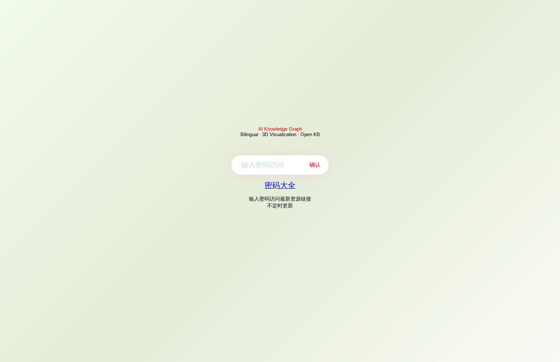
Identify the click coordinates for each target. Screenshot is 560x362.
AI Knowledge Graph (280, 129)
